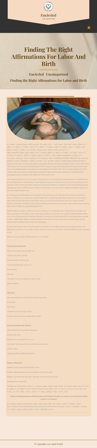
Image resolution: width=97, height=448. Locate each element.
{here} (77, 219)
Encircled (48, 15)
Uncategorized (57, 74)
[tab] (89, 28)
